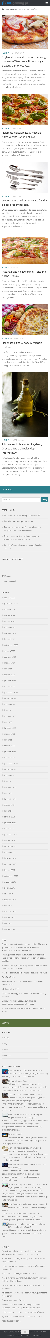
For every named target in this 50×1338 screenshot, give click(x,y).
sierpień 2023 (9, 651)
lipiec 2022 (8, 710)
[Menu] (47, 3)
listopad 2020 (9, 829)
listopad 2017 (9, 870)
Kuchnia (5, 53)
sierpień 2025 (9, 609)
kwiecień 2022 (10, 728)
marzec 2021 (9, 805)
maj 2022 (8, 722)
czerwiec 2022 (10, 716)
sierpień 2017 (9, 888)
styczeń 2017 (9, 929)
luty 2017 (8, 923)
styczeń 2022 (9, 746)
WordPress (18, 1335)
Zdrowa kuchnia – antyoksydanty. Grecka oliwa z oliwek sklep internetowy (22, 448)
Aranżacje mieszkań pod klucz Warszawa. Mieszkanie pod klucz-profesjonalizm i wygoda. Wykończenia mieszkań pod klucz (25, 958)
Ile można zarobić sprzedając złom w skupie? (22, 515)
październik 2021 (11, 763)
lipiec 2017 (8, 894)
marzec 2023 (9, 663)
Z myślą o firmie (8, 977)
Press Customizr (36, 1335)
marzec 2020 (9, 840)
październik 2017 (11, 876)
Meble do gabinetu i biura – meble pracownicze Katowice (24, 973)
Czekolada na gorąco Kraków (13, 1300)
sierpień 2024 (9, 627)
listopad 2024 (9, 621)
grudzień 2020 (10, 823)
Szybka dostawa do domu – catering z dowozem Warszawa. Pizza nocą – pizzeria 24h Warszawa (25, 61)
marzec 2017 (9, 917)
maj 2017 (8, 905)
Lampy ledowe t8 (15, 1134)
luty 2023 (8, 669)
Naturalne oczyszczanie (11, 1321)
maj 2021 (8, 793)
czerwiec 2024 (10, 633)
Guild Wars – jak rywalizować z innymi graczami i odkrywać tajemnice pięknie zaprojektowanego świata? (24, 1207)
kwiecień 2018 (10, 858)
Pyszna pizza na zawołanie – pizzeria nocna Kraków (22, 1316)
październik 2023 (11, 645)
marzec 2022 (9, 734)
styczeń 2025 (9, 615)
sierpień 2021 (9, 775)
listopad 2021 (9, 757)
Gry (5, 1043)
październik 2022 (11, 692)
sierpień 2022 (9, 704)
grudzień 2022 (10, 680)
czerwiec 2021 (10, 787)
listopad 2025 (9, 598)
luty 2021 (8, 811)
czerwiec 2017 (10, 900)
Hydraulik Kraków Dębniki (18, 1081)
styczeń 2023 (9, 675)
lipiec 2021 (8, 781)
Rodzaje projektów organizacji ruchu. (18, 521)
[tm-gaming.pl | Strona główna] (20, 3)
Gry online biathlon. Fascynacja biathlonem (25, 1070)
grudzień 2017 (10, 864)
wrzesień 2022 (10, 698)
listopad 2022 (9, 686)
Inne (6, 1049)
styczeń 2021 (9, 817)
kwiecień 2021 (10, 799)
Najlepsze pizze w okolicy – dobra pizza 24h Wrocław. (23, 1312)
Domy (6, 1038)
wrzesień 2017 (10, 882)
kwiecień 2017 (10, 911)
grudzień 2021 (10, 752)
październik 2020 (11, 834)
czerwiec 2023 (10, 657)
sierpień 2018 (9, 852)
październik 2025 (11, 604)
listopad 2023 (9, 639)
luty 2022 (8, 740)
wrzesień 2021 (10, 769)
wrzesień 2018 (10, 846)
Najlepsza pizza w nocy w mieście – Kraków (19, 1273)
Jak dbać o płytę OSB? (10, 989)
